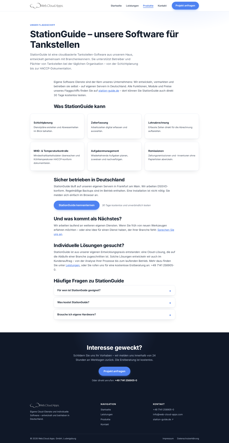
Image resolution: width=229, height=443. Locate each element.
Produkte (148, 5)
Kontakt (162, 5)
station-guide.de (108, 90)
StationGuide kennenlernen (77, 205)
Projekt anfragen (185, 5)
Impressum (168, 438)
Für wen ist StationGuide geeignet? (78, 290)
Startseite (116, 5)
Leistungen (132, 5)
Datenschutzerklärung (188, 438)
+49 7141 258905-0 (126, 380)
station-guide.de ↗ (163, 419)
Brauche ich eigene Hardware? (76, 314)
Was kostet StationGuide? (73, 302)
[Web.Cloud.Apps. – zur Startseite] (46, 5)
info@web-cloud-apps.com (168, 414)
